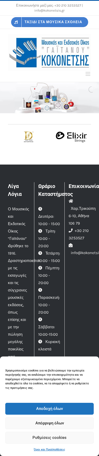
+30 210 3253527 (67, 5)
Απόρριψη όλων (49, 423)
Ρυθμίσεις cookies (49, 437)
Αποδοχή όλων (49, 408)
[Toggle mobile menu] (88, 74)
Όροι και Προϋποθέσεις (49, 449)
